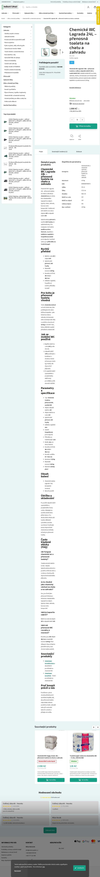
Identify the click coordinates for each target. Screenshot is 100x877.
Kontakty (4, 858)
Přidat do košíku (85, 126)
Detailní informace (75, 88)
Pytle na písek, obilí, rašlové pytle (14, 46)
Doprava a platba (6, 855)
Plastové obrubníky (10, 61)
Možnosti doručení (78, 104)
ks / (61, 848)
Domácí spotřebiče (10, 89)
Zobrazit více (50, 830)
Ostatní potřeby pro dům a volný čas (15, 98)
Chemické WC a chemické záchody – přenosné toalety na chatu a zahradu (85, 171)
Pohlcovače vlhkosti (10, 101)
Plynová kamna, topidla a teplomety (15, 92)
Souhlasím (80, 868)
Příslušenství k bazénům (11, 73)
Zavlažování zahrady (10, 64)
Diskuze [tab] (79, 152)
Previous (94, 727)
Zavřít (94, 143)
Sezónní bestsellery (10, 105)
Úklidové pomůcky (9, 86)
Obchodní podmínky (55, 2)
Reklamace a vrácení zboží (89, 2)
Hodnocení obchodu (50, 792)
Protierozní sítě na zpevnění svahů (14, 40)
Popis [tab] (41, 152)
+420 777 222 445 (31, 856)
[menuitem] (5, 13)
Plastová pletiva (9, 43)
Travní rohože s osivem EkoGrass (14, 52)
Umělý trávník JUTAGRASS (12, 67)
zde (43, 867)
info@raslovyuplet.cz (32, 850)
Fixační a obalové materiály (12, 70)
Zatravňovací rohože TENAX (12, 49)
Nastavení (17, 871)
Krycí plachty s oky (10, 55)
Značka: (73, 58)
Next (98, 727)
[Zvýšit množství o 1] (82, 120)
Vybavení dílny (8, 80)
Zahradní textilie (9, 37)
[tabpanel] (51, 757)
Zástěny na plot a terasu (11, 34)
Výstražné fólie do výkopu (12, 58)
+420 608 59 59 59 (31, 853)
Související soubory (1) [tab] (59, 152)
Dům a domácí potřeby (11, 83)
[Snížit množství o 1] (72, 120)
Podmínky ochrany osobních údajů (71, 2)
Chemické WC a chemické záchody (14, 96)
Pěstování (7, 76)
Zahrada (6, 30)
